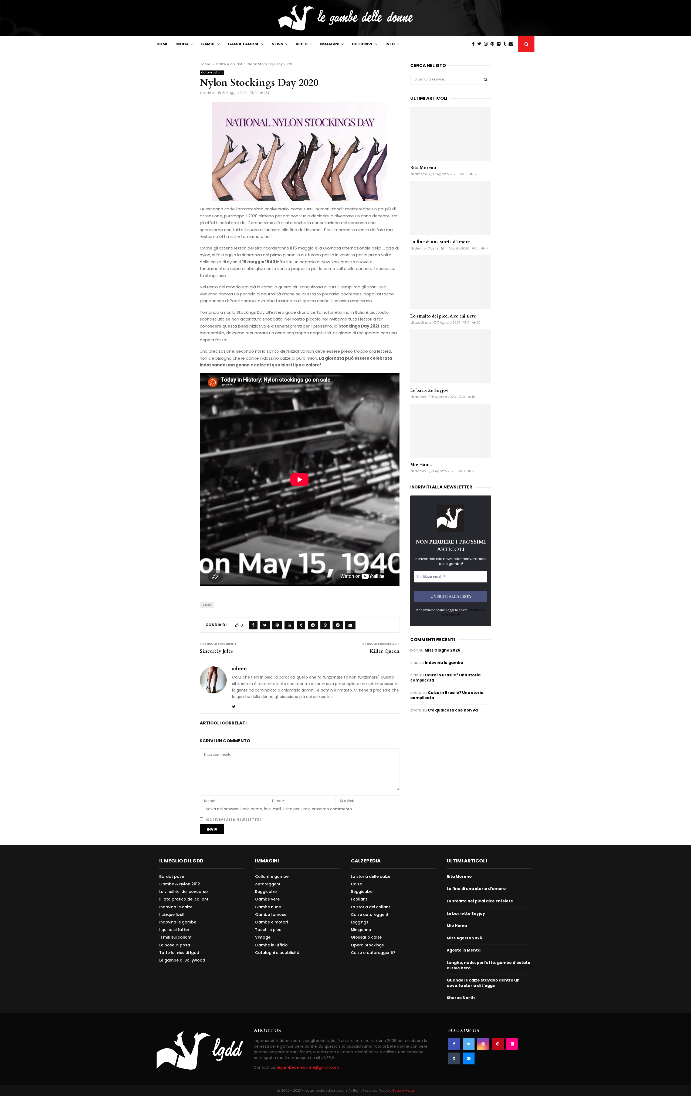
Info (390, 44)
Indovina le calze (175, 907)
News (277, 44)
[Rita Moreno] (450, 134)
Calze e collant (212, 72)
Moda (182, 44)
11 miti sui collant (175, 937)
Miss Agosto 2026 (464, 938)
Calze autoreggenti (370, 914)
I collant (359, 899)
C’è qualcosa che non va (453, 710)
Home (162, 44)
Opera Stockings (367, 945)
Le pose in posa (174, 945)
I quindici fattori (174, 929)
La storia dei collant (370, 907)
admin (209, 92)
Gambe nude (268, 907)
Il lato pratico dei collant (183, 899)
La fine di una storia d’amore (440, 242)
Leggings (359, 922)
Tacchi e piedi (268, 929)
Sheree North (461, 997)
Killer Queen (384, 651)
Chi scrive (362, 44)
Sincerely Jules (216, 651)
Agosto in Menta (463, 950)
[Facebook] (474, 44)
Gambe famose (243, 44)
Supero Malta (403, 1090)
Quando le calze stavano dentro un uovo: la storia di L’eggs (483, 982)
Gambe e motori (271, 922)
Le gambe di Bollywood (182, 960)
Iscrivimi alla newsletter (233, 819)
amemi (421, 174)
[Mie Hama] (450, 431)
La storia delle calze (370, 876)
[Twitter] (480, 44)
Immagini (329, 44)
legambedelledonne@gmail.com (308, 1067)
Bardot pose (171, 876)
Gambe (208, 44)
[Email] (512, 44)
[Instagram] (487, 44)
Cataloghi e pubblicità (277, 952)
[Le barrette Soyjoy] (450, 356)
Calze (356, 884)
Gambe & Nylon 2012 (179, 884)
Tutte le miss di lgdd (179, 952)
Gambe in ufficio (271, 945)
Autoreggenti (268, 884)
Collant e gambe (272, 876)
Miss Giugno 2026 (442, 650)
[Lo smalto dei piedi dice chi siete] (450, 282)
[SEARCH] (485, 79)
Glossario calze (366, 937)
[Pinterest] (493, 44)
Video (302, 44)
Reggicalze (266, 891)
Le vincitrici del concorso (183, 891)
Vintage (262, 937)
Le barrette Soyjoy (429, 390)
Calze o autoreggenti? (373, 952)
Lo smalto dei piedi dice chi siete (443, 316)
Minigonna (361, 929)
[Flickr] (500, 44)
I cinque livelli (172, 914)
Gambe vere (267, 899)
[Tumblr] (506, 44)
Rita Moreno (423, 168)
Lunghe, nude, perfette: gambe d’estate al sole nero (488, 965)
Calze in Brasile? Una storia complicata (445, 677)
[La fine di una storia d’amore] (450, 208)
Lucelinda (423, 322)
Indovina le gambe (444, 662)
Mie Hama (421, 465)
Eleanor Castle (426, 248)
